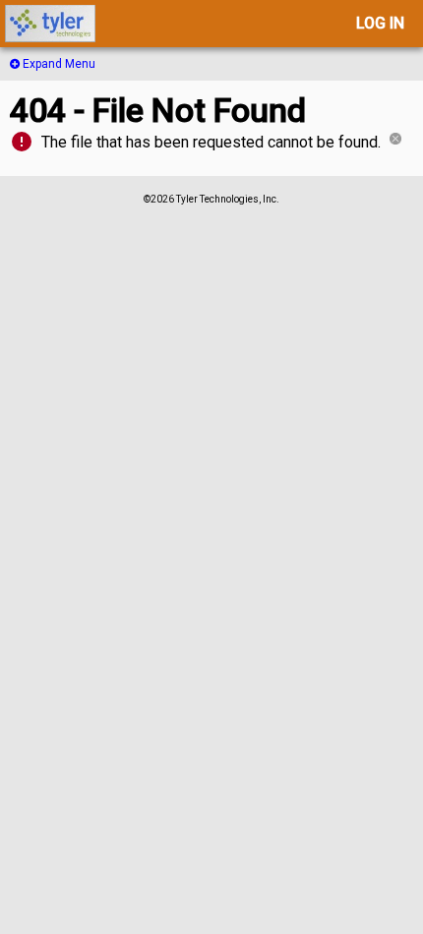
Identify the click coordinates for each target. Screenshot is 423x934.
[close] (395, 142)
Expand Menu (57, 64)
